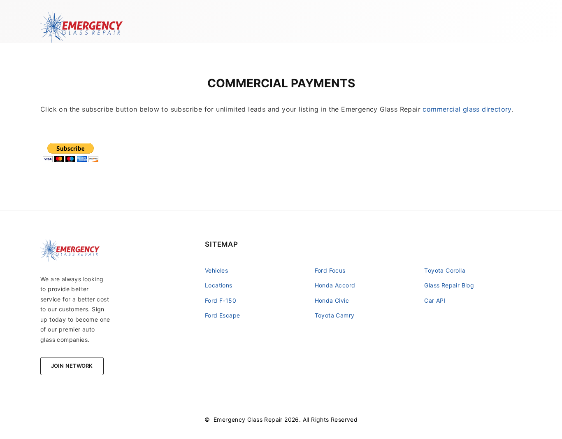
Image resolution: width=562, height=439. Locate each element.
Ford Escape (222, 315)
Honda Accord (335, 285)
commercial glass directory (467, 109)
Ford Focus (330, 270)
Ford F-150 (220, 300)
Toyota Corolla (444, 270)
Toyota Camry (335, 315)
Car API (435, 300)
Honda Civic (332, 300)
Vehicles (216, 270)
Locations (218, 285)
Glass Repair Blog (449, 285)
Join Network (72, 365)
